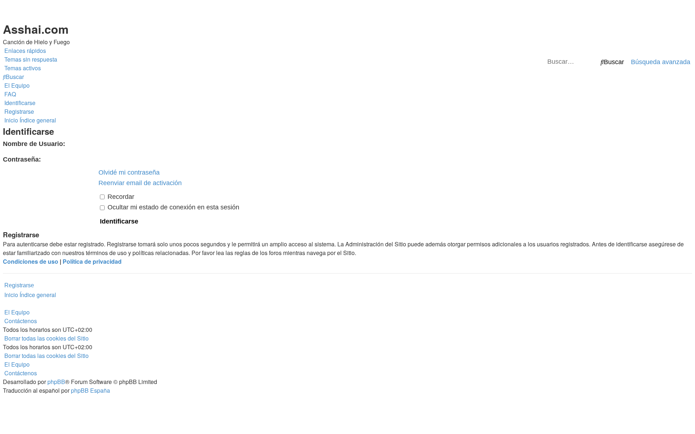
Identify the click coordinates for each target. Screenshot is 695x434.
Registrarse (19, 285)
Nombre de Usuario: (34, 143)
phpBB (56, 381)
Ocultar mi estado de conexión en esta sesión (172, 207)
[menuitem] (30, 59)
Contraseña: (22, 159)
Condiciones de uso (30, 261)
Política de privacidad (92, 261)
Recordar (120, 196)
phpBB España (90, 390)
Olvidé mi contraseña (129, 172)
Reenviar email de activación (140, 183)
